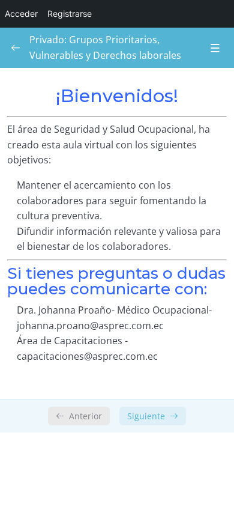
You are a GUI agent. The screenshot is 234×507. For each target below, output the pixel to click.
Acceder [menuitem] (21, 13)
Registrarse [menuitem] (69, 13)
